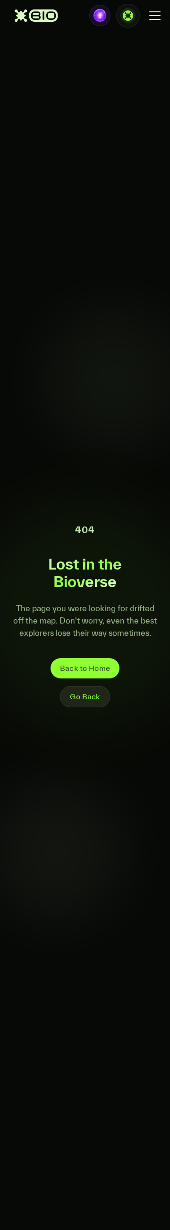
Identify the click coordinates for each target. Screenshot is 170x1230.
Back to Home (85, 668)
